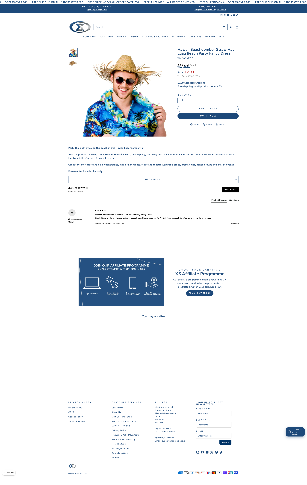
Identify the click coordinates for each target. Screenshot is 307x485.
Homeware (89, 36)
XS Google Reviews (121, 448)
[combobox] (161, 27)
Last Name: (203, 420)
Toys (102, 36)
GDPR (71, 412)
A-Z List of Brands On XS (124, 421)
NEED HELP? (153, 179)
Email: (200, 431)
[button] (208, 65)
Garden (121, 36)
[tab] (219, 201)
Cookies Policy (75, 417)
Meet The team (119, 444)
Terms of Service (76, 421)
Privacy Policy (75, 407)
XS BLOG (116, 457)
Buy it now (208, 116)
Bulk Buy (210, 36)
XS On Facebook (120, 453)
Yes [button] (113, 223)
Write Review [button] (230, 189)
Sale (221, 36)
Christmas (195, 36)
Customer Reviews (121, 426)
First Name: (204, 409)
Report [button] (118, 223)
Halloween (178, 36)
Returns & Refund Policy (123, 439)
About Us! (117, 412)
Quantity (184, 95)
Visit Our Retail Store (122, 417)
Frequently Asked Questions (125, 435)
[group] (81, 188)
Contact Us (117, 407)
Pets (111, 36)
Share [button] (123, 223)
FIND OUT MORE (200, 293)
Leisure (134, 36)
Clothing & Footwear (155, 36)
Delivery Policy (119, 430)
